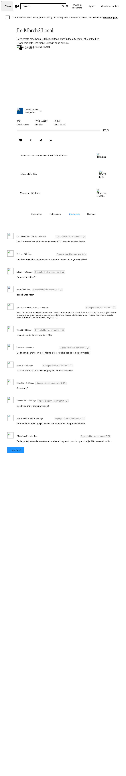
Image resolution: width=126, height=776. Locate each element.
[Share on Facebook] (31, 140)
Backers (91, 214)
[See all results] (63, 6)
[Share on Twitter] (41, 140)
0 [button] (69, 236)
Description (36, 214)
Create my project (110, 6)
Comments (74, 214)
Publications (55, 214)
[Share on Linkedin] (51, 140)
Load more (15, 450)
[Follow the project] (21, 140)
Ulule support (110, 17)
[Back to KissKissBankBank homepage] (16, 6)
